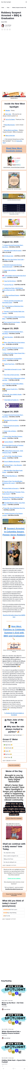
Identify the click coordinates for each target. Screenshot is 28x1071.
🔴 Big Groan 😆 (8, 754)
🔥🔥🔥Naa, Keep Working (9, 912)
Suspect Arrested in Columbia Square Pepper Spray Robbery (14, 531)
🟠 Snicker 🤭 (7, 751)
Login (4, 760)
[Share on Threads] (7, 29)
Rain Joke (8, 114)
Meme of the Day (10, 135)
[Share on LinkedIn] (10, 29)
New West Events (10, 124)
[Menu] (26, 2)
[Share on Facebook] (2, 29)
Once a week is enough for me (11, 855)
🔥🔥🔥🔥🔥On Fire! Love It (10, 909)
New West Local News (11, 130)
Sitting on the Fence (8, 859)
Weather (7, 110)
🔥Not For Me (6, 915)
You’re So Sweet (10, 119)
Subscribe (8, 760)
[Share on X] (5, 29)
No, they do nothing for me (10, 862)
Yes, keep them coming (9, 852)
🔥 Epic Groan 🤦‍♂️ (8, 757)
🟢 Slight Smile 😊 (8, 744)
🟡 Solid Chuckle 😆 (8, 747)
